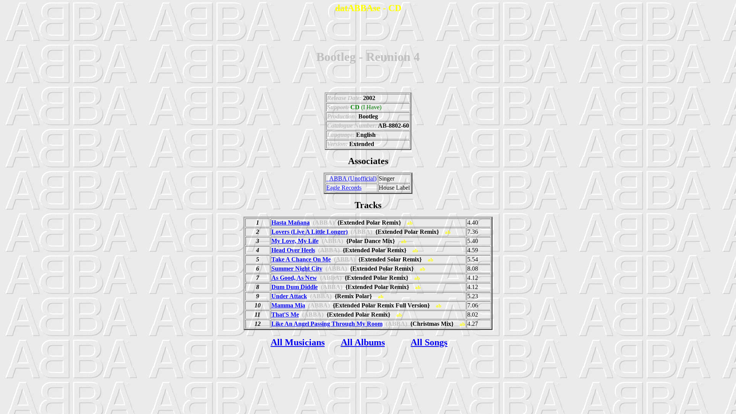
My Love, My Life (295, 241)
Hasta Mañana (290, 222)
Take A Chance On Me (301, 259)
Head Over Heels (293, 250)
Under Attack (289, 296)
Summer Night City (296, 268)
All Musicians (298, 342)
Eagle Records (343, 187)
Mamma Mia (288, 305)
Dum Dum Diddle (294, 287)
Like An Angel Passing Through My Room (327, 323)
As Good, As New (294, 277)
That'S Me (285, 314)
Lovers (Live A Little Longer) (309, 231)
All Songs (429, 342)
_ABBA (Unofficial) (351, 178)
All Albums (363, 342)
